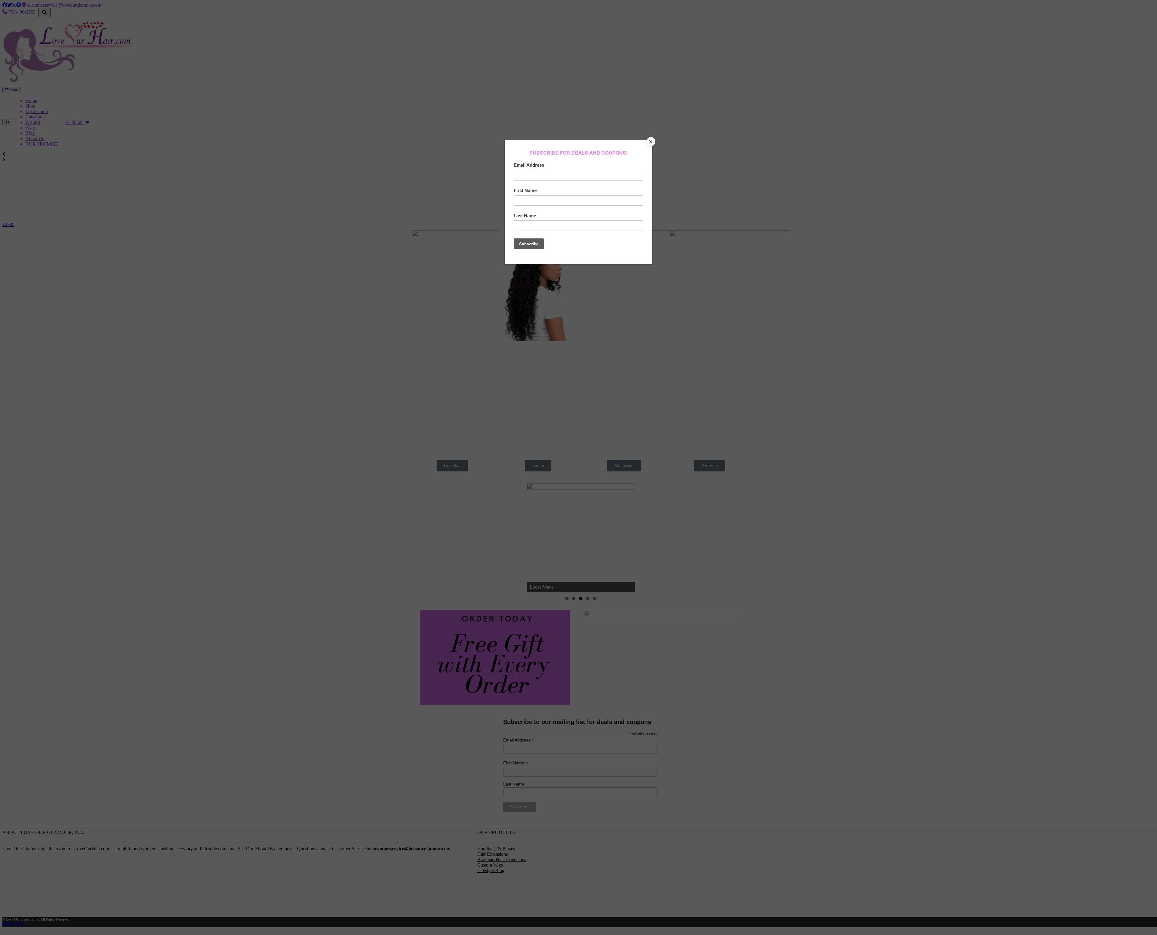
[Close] (650, 141)
